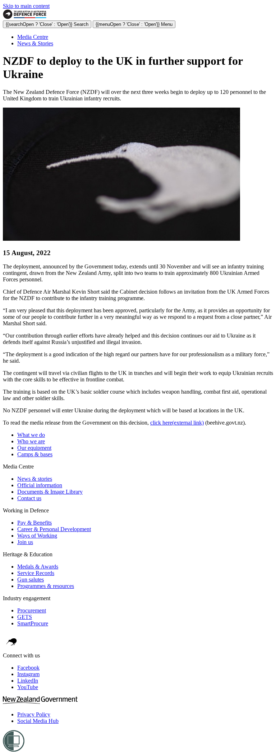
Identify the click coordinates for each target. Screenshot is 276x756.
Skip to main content (26, 6)
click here (177, 423)
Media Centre (32, 37)
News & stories (34, 479)
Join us (25, 542)
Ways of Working (37, 536)
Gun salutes (30, 579)
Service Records (35, 573)
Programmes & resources (45, 586)
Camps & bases (34, 454)
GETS (24, 617)
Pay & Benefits (34, 523)
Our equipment (34, 448)
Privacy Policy (33, 714)
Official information (39, 485)
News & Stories (35, 43)
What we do (31, 435)
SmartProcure (32, 623)
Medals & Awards (37, 566)
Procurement (31, 610)
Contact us (29, 498)
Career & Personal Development (54, 529)
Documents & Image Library (50, 492)
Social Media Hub (38, 721)
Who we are (31, 441)
